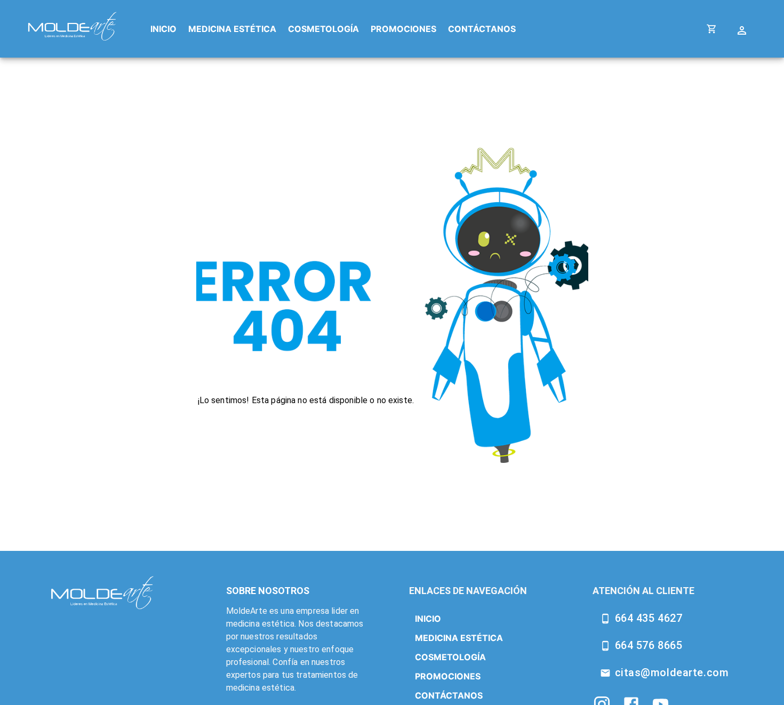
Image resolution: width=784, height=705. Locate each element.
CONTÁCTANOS (482, 28)
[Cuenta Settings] (743, 29)
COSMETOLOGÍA (323, 28)
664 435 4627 (649, 618)
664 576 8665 (649, 645)
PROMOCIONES (403, 28)
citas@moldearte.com (672, 672)
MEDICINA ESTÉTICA (232, 28)
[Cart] (712, 29)
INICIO (163, 28)
